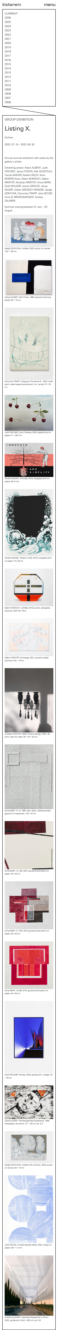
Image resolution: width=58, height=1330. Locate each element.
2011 (8, 81)
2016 (8, 60)
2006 (8, 102)
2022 (8, 34)
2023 (8, 30)
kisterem (11, 4)
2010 (8, 85)
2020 (8, 43)
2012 (8, 76)
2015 (8, 64)
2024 (8, 26)
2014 (8, 68)
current (11, 13)
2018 (8, 51)
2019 (8, 47)
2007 (8, 97)
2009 (8, 89)
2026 (8, 17)
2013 (8, 72)
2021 (8, 38)
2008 (8, 93)
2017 (8, 55)
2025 (8, 22)
